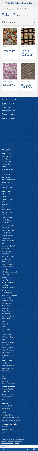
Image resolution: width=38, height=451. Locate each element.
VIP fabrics (5, 392)
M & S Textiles (6, 303)
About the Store (7, 415)
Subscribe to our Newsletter (11, 420)
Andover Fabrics (7, 199)
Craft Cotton (5, 228)
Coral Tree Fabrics (7, 225)
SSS (2, 373)
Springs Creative (7, 368)
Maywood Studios (7, 316)
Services (4, 403)
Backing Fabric (6, 182)
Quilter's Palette (7, 347)
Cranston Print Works (8, 230)
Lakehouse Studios (8, 287)
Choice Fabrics (6, 217)
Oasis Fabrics (6, 329)
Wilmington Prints (7, 394)
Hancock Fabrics (7, 264)
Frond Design (6, 261)
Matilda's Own (6, 314)
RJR (2, 358)
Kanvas (3, 277)
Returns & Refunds (7, 429)
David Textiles (6, 233)
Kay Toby (4, 280)
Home (3, 9)
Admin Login (3, 441)
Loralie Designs (6, 298)
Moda (3, 321)
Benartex (4, 204)
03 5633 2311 (5, 448)
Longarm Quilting (7, 406)
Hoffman (4, 269)
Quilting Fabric (6, 156)
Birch (3, 207)
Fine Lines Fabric (7, 256)
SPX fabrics (5, 371)
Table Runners (6, 177)
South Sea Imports (7, 366)
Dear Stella (5, 238)
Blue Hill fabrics (6, 212)
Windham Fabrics (7, 397)
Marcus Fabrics (6, 311)
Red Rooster (5, 353)
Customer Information (9, 424)
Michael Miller (6, 319)
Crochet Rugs (6, 161)
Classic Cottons (7, 220)
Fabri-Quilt (5, 248)
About (3, 412)
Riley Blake (5, 355)
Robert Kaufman (7, 360)
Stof (2, 376)
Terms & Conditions (18, 441)
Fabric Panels (6, 159)
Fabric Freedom (22, 9)
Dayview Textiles (7, 235)
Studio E (4, 379)
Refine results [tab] (8, 22)
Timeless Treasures (8, 386)
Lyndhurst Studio (7, 301)
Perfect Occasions (7, 342)
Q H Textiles (5, 345)
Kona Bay (4, 285)
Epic (3, 243)
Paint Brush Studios (8, 337)
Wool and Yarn (6, 187)
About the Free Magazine (10, 417)
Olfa (2, 332)
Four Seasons (6, 259)
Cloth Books (5, 174)
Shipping (4, 427)
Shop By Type (11, 9)
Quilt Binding (5, 408)
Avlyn (3, 202)
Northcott (4, 324)
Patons (3, 340)
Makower (4, 308)
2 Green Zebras (6, 194)
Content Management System (7, 443)
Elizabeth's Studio (7, 241)
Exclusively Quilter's (8, 246)
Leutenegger (5, 290)
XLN (2, 399)
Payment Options (7, 432)
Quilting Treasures (7, 350)
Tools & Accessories (8, 180)
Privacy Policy (10, 441)
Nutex (3, 327)
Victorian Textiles (7, 389)
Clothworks (5, 222)
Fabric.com (5, 254)
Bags (3, 172)
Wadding (4, 185)
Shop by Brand (6, 191)
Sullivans (4, 381)
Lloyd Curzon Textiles (9, 295)
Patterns (4, 167)
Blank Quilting (6, 209)
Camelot (4, 215)
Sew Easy (4, 363)
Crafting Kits (5, 164)
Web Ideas (17, 443)
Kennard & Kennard (8, 282)
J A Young (5, 274)
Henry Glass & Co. (7, 267)
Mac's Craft (5, 306)
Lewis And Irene (7, 293)
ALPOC (3, 196)
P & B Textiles (6, 334)
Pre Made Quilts (7, 169)
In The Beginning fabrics (9, 272)
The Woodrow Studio (8, 384)
